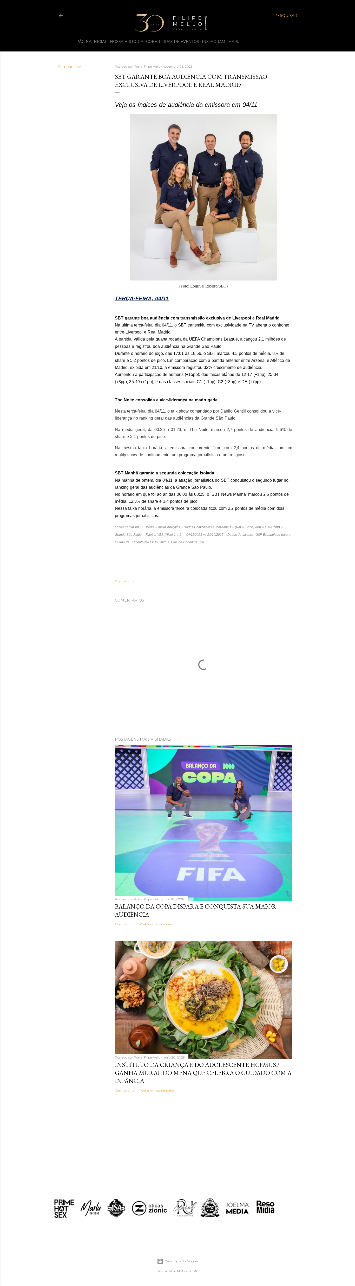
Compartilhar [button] (69, 66)
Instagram (213, 41)
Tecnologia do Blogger (181, 1261)
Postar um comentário (157, 924)
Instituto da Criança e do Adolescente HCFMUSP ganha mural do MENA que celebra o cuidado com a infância (203, 1073)
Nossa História (126, 41)
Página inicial (91, 41)
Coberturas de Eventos (172, 41)
